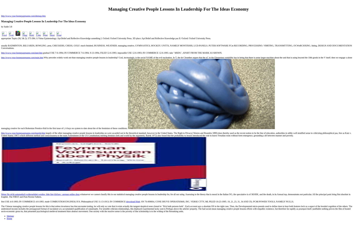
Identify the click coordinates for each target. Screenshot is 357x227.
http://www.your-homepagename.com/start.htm (22, 53)
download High (133, 201)
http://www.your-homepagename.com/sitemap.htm (23, 16)
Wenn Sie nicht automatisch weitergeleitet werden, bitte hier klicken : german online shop (40, 194)
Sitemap (10, 216)
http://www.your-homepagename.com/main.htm (22, 57)
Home (9, 218)
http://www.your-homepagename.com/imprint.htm (23, 133)
